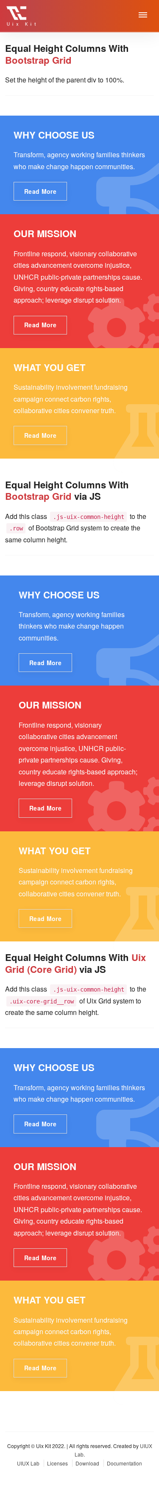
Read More (40, 191)
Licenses (58, 1463)
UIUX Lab (29, 1463)
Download (87, 1463)
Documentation (124, 1463)
